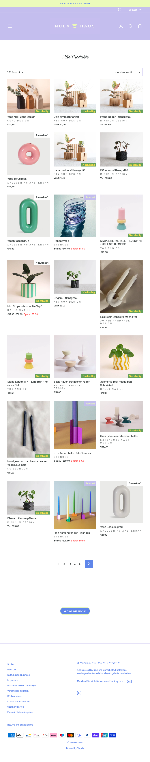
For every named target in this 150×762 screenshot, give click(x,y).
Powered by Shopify (75, 748)
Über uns (11, 669)
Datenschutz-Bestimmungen (21, 685)
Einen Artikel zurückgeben (20, 711)
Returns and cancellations (20, 724)
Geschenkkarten (15, 706)
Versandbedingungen (18, 690)
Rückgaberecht (15, 696)
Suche (10, 664)
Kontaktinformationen (18, 701)
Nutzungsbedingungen (18, 674)
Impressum (13, 680)
